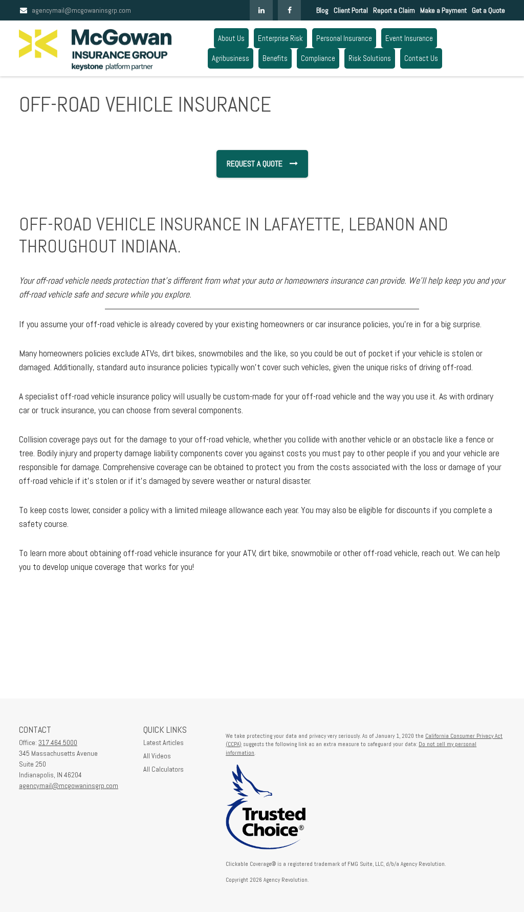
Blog (322, 10)
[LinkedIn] (261, 10)
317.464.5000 (57, 742)
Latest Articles (163, 742)
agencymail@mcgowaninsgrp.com (81, 10)
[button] (231, 38)
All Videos (157, 755)
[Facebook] (289, 10)
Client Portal (351, 10)
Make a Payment (443, 10)
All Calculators (163, 769)
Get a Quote (488, 10)
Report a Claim (394, 10)
